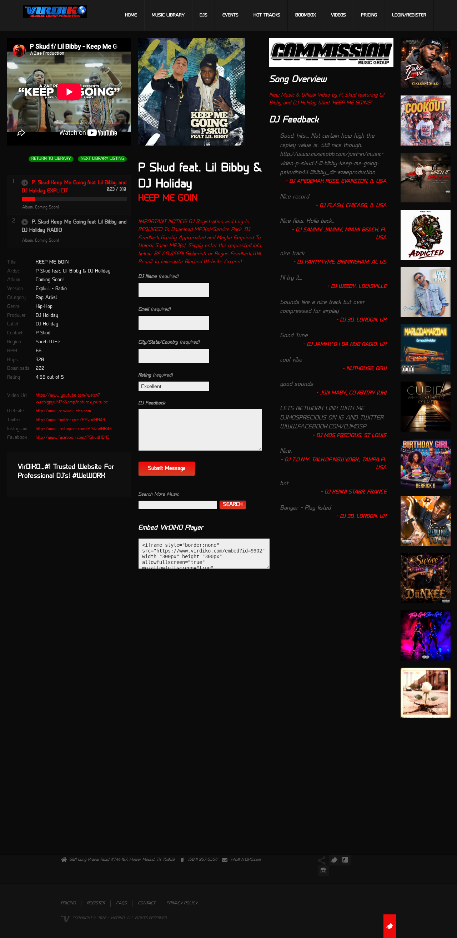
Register (96, 903)
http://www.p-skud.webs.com (63, 411)
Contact (146, 903)
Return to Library (51, 159)
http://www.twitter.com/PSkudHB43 (70, 420)
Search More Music (158, 494)
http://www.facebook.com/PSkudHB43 (73, 438)
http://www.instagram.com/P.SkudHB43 (74, 429)
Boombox (305, 15)
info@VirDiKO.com (246, 860)
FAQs (121, 903)
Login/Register (409, 15)
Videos (338, 15)
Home (131, 15)
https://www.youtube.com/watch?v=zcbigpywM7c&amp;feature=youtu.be (72, 398)
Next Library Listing (102, 159)
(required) (158, 276)
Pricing (369, 15)
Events (230, 15)
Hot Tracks (266, 15)
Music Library (168, 15)
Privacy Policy (181, 903)
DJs (203, 15)
